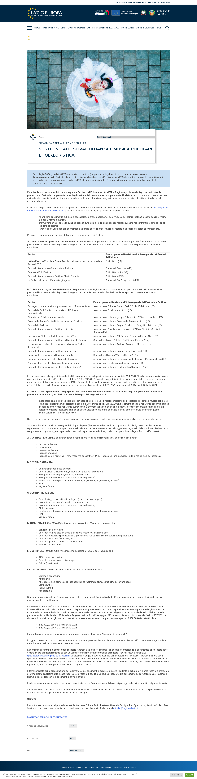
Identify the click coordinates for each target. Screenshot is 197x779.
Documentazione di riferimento (47, 717)
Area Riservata (164, 2)
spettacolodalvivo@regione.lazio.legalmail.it (49, 655)
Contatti (116, 2)
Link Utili (94, 767)
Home (37, 27)
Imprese (81, 27)
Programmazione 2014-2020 (143, 2)
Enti (88, 27)
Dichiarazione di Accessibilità (124, 767)
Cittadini (72, 27)
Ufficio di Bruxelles (145, 27)
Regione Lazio (76, 751)
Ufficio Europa (127, 27)
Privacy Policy (105, 767)
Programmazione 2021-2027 (105, 27)
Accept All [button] (189, 775)
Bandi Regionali (104, 137)
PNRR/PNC (53, 27)
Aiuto (72, 726)
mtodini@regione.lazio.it (125, 708)
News (158, 27)
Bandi (63, 27)
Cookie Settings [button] (177, 775)
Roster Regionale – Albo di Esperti (75, 767)
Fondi (44, 27)
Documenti (125, 2)
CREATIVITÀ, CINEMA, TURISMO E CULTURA (62, 143)
